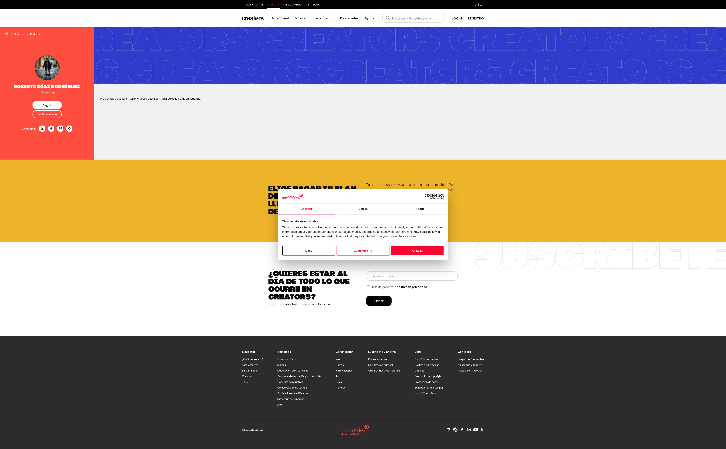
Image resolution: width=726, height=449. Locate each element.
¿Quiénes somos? (252, 359)
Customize (361, 250)
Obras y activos (286, 359)
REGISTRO (476, 18)
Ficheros (341, 387)
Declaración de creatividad (292, 370)
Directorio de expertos (290, 398)
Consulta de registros (290, 381)
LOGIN (457, 18)
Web (338, 359)
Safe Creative (255, 4)
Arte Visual (280, 18)
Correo (340, 364)
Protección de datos (427, 381)
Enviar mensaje (47, 114)
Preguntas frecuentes (471, 359)
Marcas (281, 364)
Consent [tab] (306, 208)
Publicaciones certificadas (292, 393)
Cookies (419, 370)
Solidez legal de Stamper (429, 387)
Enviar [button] (379, 301)
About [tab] (420, 208)
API (279, 404)
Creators (273, 4)
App (338, 376)
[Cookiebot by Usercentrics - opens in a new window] (427, 196)
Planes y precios (377, 359)
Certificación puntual (380, 364)
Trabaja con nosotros (470, 370)
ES (481, 4)
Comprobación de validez (292, 387)
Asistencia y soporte (470, 364)
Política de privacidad (427, 364)
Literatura (320, 18)
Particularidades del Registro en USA (299, 376)
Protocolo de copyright (428, 376)
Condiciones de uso (426, 359)
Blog (316, 4)
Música (300, 18)
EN (476, 4)
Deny (308, 250)
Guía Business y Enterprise (384, 370)
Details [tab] (363, 208)
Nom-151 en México (426, 393)
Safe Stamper (292, 4)
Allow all (417, 250)
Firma (339, 381)
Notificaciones (344, 370)
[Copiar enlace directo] (69, 129)
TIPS (306, 4)
